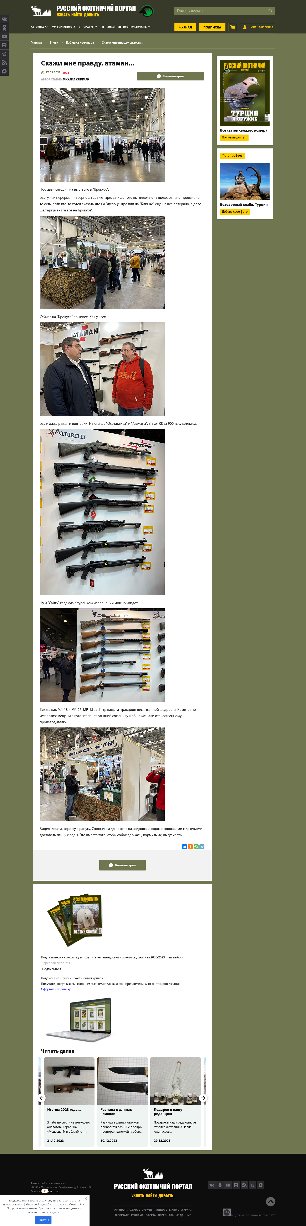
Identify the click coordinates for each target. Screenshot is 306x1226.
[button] (44, 1206)
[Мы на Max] (260, 1188)
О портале (122, 1215)
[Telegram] (201, 846)
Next (203, 1098)
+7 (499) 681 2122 (50, 1191)
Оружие (88, 27)
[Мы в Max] (4, 71)
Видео (111, 27)
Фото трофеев (232, 155)
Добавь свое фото (235, 212)
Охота (40, 27)
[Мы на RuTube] (4, 45)
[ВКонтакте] (184, 846)
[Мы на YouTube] (4, 36)
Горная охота (66, 27)
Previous (41, 1098)
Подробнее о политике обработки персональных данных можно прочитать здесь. (44, 1210)
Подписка (212, 27)
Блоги (173, 1210)
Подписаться (51, 969)
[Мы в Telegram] (4, 53)
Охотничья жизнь (135, 27)
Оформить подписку (56, 989)
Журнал (185, 27)
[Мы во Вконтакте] (4, 19)
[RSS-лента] (4, 62)
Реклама (137, 1215)
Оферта (151, 1215)
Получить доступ (234, 137)
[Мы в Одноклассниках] (4, 27)
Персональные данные (174, 1215)
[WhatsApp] (196, 846)
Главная (120, 1210)
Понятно (43, 1220)
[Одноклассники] (190, 846)
